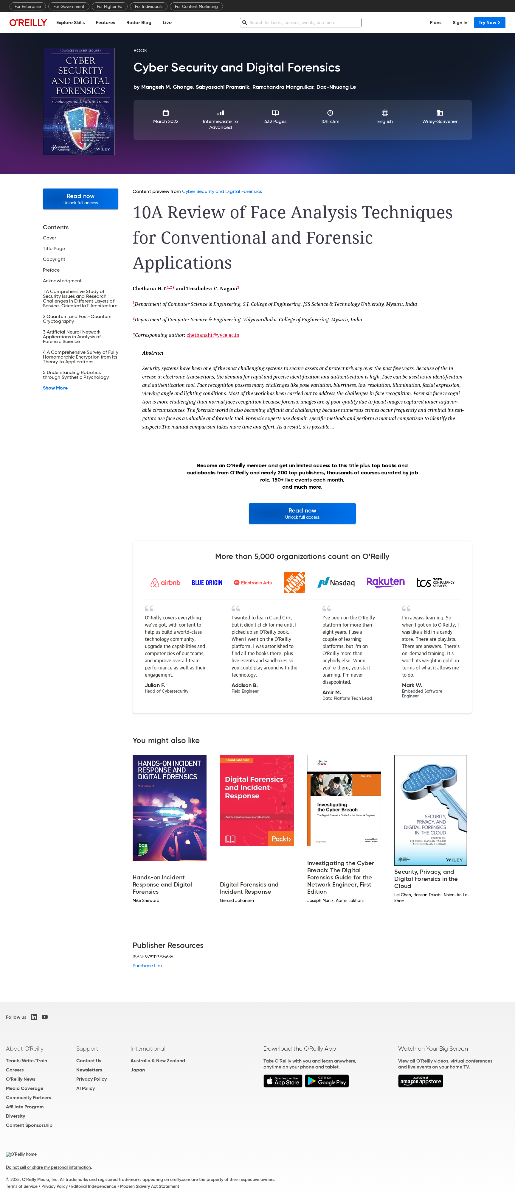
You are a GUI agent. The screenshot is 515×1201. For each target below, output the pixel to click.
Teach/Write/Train (26, 1060)
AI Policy (85, 1088)
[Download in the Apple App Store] (283, 1086)
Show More (55, 388)
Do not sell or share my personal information (48, 1167)
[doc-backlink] (134, 304)
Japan (138, 1070)
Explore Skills (70, 22)
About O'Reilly (25, 1048)
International (148, 1048)
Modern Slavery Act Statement (149, 1186)
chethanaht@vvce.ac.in (213, 335)
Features (105, 22)
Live (167, 22)
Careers (15, 1070)
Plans (435, 22)
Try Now (487, 22)
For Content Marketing (196, 6)
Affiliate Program (25, 1107)
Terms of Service (22, 1186)
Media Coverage (24, 1088)
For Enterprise (28, 6)
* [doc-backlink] (173, 288)
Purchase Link (148, 965)
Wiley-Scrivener (439, 121)
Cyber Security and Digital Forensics (222, 191)
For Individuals (148, 6)
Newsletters (89, 1070)
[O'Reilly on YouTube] (45, 1017)
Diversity (15, 1116)
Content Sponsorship (29, 1125)
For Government (68, 6)
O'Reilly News (20, 1079)
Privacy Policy (91, 1079)
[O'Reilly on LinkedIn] (34, 1017)
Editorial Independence (93, 1186)
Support (87, 1048)
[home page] (28, 22)
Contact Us (88, 1060)
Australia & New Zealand (158, 1060)
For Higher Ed (109, 6)
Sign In (460, 22)
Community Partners (28, 1097)
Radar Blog (138, 22)
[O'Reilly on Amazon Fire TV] (420, 1086)
